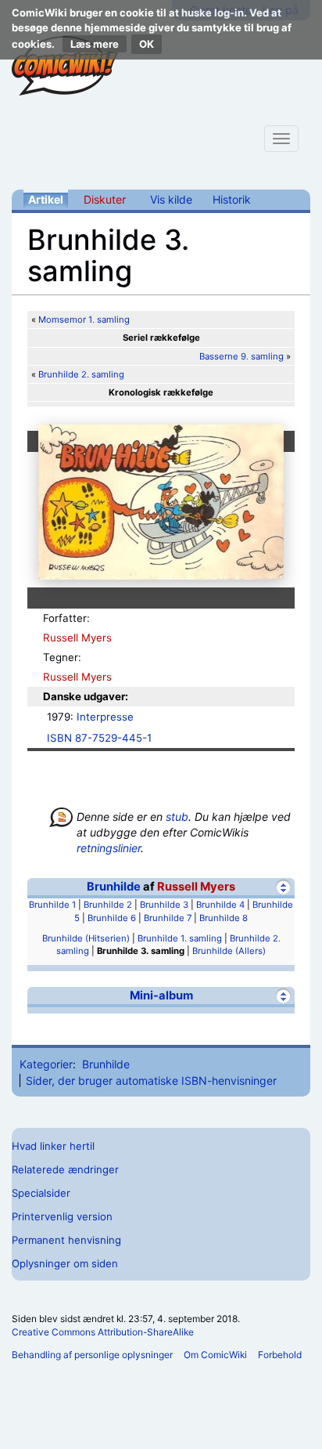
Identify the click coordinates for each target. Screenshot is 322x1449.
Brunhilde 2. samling (81, 374)
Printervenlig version (62, 1216)
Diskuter (105, 199)
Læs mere (94, 44)
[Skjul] (283, 887)
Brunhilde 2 (108, 904)
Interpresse (105, 716)
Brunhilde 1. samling (180, 938)
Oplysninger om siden (65, 1263)
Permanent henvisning (66, 1240)
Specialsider (41, 1193)
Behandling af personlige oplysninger (92, 1354)
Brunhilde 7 (167, 917)
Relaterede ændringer (65, 1169)
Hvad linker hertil (53, 1146)
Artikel (45, 199)
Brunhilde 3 (164, 904)
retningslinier (109, 848)
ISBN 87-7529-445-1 (99, 738)
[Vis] (283, 995)
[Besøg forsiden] (65, 66)
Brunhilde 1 (52, 904)
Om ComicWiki (215, 1354)
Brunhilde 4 (220, 904)
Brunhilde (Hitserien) (86, 938)
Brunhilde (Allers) (229, 950)
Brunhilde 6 (112, 917)
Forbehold (280, 1354)
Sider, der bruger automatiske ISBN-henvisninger (151, 1080)
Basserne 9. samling (241, 356)
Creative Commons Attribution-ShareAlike (103, 1332)
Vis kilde (171, 199)
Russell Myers (77, 637)
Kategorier (46, 1064)
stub (177, 816)
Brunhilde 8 (223, 917)
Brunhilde (114, 887)
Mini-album (161, 995)
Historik (232, 199)
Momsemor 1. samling (84, 319)
